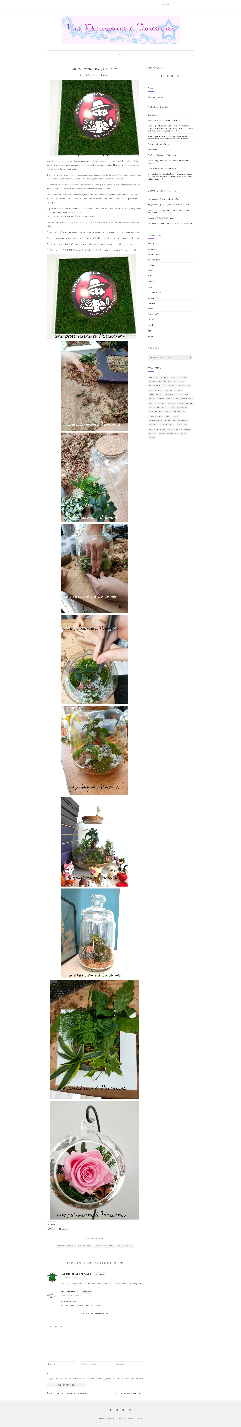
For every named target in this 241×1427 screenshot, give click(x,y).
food (150, 287)
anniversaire (155, 381)
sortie (170, 429)
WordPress (137, 1418)
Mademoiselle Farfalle (76, 1274)
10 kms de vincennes (158, 377)
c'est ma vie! (185, 386)
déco (150, 270)
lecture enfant (185, 403)
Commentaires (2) (94, 1238)
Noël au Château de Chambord (162, 155)
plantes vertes (125, 1246)
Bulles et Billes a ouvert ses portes (164, 120)
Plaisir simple (167, 425)
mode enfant (179, 412)
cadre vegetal (85, 1246)
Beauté (151, 243)
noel (175, 416)
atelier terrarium (65, 1246)
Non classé (153, 314)
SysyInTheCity (154, 204)
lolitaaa (104, 75)
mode (167, 412)
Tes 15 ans (152, 115)
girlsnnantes (69, 1292)
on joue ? (152, 319)
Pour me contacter (157, 97)
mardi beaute (155, 412)
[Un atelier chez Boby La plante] (94, 118)
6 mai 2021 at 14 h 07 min (70, 1278)
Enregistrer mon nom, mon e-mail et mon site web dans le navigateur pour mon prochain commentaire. (95, 1378)
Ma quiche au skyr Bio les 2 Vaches (176, 223)
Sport (150, 330)
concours (168, 394)
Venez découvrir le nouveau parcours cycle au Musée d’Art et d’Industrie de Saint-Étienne (169, 137)
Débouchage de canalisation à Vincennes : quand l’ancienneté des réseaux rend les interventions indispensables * (170, 176)
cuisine (151, 265)
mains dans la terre (105, 1246)
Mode (150, 308)
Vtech (152, 438)
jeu (150, 403)
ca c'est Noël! (154, 260)
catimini (178, 390)
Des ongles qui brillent (128, 1393)
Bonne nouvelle (155, 254)
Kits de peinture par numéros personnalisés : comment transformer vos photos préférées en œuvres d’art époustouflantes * (170, 128)
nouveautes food (157, 420)
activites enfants (179, 377)
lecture (171, 403)
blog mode (179, 381)
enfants (151, 281)
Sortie (151, 325)
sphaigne (51, 202)
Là (169, 407)
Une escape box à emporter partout (68, 1393)
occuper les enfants (178, 420)
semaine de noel (157, 429)
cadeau (168, 390)
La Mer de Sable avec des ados (162, 168)
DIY (120, 55)
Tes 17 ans (152, 149)
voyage (151, 336)
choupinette (155, 394)
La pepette (153, 298)
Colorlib (119, 1418)
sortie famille (183, 429)
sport (161, 433)
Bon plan (152, 249)
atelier (82, 238)
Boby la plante (126, 161)
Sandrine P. (153, 218)
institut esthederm (183, 399)
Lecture (151, 303)
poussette (181, 425)
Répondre (100, 1274)
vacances (171, 433)
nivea (167, 416)
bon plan (172, 386)
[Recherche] (192, 5)
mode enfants (155, 416)
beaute (167, 381)
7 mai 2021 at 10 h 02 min (70, 1296)
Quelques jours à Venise (159, 144)
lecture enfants (157, 407)
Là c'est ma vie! (155, 292)
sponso (152, 433)
